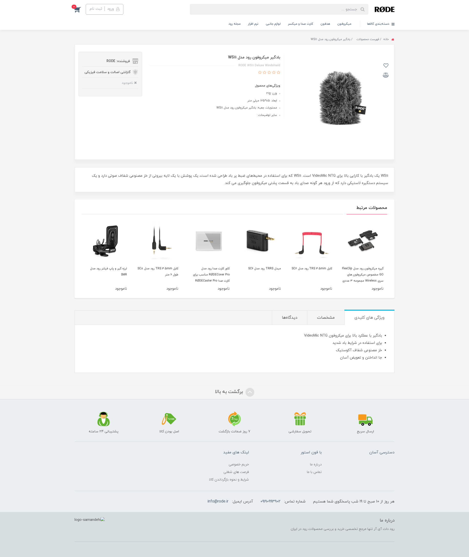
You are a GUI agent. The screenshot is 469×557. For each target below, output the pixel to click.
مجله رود (234, 24)
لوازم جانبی (273, 24)
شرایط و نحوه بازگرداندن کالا (229, 479)
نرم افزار (253, 24)
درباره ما (316, 464)
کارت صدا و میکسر (300, 24)
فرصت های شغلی (236, 472)
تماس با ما (314, 472)
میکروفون (344, 24)
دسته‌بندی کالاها (378, 24)
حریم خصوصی (239, 464)
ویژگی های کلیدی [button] (369, 318)
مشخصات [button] (326, 318)
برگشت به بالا (229, 391)
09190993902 (270, 501)
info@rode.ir (217, 501)
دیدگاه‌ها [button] (289, 318)
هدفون (325, 24)
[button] (80, 9)
